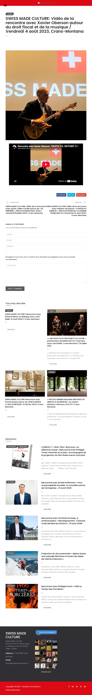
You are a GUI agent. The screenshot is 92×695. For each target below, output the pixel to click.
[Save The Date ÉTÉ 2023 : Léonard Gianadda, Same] (37, 642)
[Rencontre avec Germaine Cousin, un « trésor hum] (43, 654)
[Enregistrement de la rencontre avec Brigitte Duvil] (54, 660)
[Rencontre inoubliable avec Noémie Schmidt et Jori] (37, 660)
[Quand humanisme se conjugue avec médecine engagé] (54, 642)
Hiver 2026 (23, 447)
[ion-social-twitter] (77, 686)
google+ (82, 195)
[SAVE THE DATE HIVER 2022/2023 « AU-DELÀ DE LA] (43, 665)
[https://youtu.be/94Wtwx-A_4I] (49, 654)
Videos (9, 14)
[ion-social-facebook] (69, 686)
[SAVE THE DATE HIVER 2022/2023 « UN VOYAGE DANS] (49, 660)
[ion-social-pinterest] (84, 686)
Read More (11, 330)
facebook (61, 195)
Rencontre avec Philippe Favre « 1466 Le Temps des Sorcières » (61, 587)
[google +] (74, 323)
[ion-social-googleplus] (73, 686)
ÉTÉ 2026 (11, 482)
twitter (72, 195)
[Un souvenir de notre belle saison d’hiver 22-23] (43, 642)
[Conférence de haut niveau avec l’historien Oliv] (54, 648)
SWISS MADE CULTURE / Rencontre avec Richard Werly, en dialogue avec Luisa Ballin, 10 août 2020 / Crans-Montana (23, 316)
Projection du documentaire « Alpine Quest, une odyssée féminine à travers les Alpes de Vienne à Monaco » (63, 556)
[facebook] (61, 323)
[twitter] (67, 323)
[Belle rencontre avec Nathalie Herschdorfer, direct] (37, 648)
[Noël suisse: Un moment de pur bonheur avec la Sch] (43, 660)
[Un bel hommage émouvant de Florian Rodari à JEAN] (49, 648)
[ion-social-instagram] (80, 686)
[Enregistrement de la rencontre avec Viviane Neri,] (37, 654)
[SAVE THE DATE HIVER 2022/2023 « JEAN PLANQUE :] (54, 665)
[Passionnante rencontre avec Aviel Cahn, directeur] (43, 648)
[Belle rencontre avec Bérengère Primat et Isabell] (54, 654)
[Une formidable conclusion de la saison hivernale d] (49, 642)
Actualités (12, 447)
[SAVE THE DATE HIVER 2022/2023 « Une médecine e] (37, 665)
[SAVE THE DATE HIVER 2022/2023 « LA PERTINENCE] (49, 665)
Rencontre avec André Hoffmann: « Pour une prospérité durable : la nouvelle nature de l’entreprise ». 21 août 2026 (63, 485)
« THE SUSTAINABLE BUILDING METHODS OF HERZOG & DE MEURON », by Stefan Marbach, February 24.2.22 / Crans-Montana (66, 403)
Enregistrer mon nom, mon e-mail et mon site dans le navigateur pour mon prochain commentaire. (40, 258)
